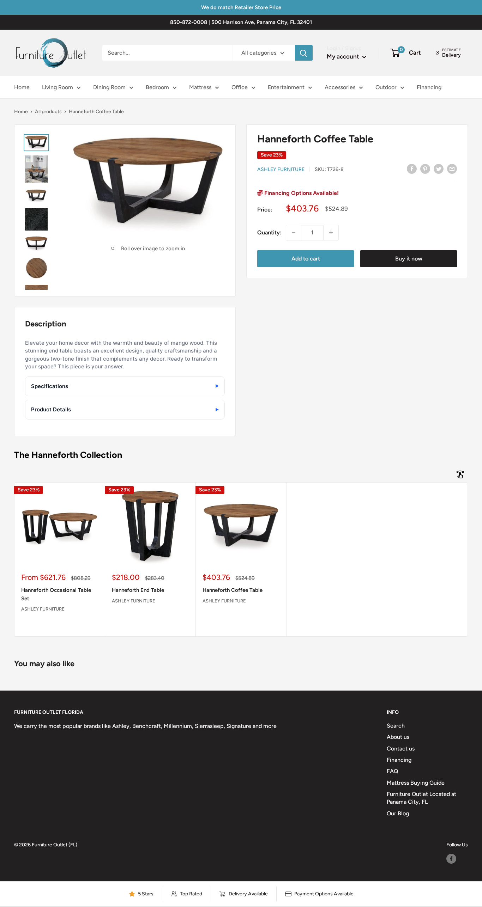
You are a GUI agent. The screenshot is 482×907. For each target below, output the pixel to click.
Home (22, 87)
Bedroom (157, 87)
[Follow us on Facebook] (451, 859)
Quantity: (269, 232)
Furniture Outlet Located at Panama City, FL (421, 798)
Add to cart (305, 258)
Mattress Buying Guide (416, 782)
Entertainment (286, 87)
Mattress (200, 87)
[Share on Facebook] (412, 168)
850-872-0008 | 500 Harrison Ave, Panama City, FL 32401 (241, 22)
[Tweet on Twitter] (439, 168)
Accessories (340, 87)
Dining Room (109, 87)
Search (396, 725)
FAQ (392, 771)
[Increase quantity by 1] (331, 232)
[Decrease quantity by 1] (293, 232)
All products (48, 112)
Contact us (401, 748)
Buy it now (408, 258)
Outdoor (386, 87)
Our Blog (398, 813)
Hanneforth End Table (138, 590)
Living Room (57, 87)
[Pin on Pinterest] (425, 168)
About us (398, 737)
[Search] (304, 53)
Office (239, 87)
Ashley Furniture (281, 169)
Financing (429, 87)
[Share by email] (452, 168)
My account (344, 56)
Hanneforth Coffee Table (233, 590)
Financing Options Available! (301, 192)
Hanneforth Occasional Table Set (56, 594)
